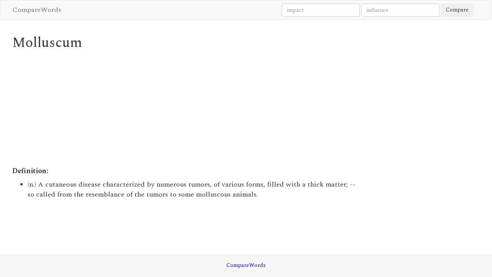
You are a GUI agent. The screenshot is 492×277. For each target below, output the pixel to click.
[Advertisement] (186, 108)
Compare (457, 10)
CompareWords (37, 10)
